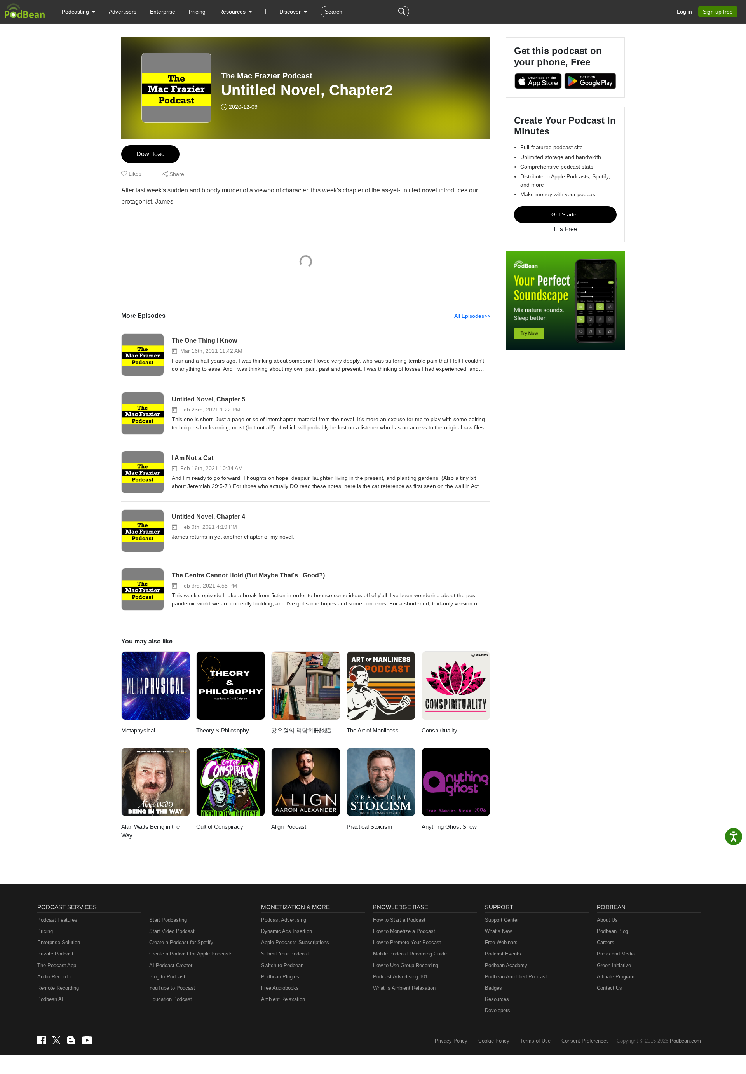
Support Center (502, 920)
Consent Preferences (585, 1041)
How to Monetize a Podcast (404, 931)
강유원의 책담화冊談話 (301, 730)
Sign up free (718, 12)
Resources (497, 999)
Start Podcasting (168, 920)
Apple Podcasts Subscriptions (295, 942)
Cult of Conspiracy (219, 826)
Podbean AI (50, 999)
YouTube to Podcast (172, 988)
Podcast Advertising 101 (400, 977)
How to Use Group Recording (405, 965)
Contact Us (609, 988)
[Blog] (71, 1040)
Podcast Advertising (283, 920)
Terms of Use (535, 1041)
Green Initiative (614, 965)
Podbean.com (685, 1041)
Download (150, 154)
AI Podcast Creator (170, 965)
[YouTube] (87, 1040)
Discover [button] (290, 12)
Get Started (565, 214)
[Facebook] (41, 1040)
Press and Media (616, 954)
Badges (493, 988)
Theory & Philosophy (222, 730)
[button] (78, 11)
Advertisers (122, 12)
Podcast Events (503, 954)
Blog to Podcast (167, 977)
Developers (497, 1010)
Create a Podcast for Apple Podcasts (191, 954)
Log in (684, 12)
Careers (605, 942)
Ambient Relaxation (283, 999)
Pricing (197, 12)
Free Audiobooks (280, 988)
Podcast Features (57, 920)
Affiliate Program (615, 977)
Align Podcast (288, 826)
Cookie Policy (493, 1041)
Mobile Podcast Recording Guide (410, 954)
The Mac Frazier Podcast (266, 75)
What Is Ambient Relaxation (404, 988)
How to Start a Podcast (399, 920)
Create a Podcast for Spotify (181, 942)
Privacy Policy (451, 1041)
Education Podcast (170, 999)
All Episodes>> (472, 316)
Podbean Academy (506, 965)
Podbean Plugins (280, 977)
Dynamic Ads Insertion (286, 931)
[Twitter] (56, 1040)
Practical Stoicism (369, 826)
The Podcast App (56, 965)
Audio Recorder (54, 977)
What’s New (498, 931)
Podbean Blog (612, 931)
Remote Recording (58, 988)
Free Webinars (501, 942)
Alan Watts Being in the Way (150, 831)
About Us (607, 920)
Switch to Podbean (282, 965)
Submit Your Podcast (285, 954)
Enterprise (162, 12)
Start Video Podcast (172, 931)
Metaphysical (138, 730)
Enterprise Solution (58, 942)
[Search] (403, 11)
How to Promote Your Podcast (407, 942)
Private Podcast (55, 954)
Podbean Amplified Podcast (516, 977)
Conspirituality (439, 730)
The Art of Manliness (373, 730)
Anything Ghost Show (449, 826)
